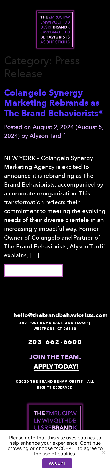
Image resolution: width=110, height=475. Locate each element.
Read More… (39, 270)
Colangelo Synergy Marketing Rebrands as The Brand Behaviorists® (54, 102)
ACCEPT (57, 463)
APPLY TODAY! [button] (56, 367)
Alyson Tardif (47, 136)
